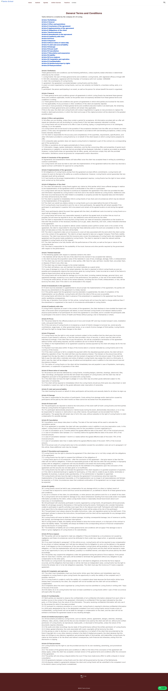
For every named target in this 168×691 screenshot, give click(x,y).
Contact (74, 2)
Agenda (45, 2)
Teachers (67, 2)
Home (30, 2)
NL (164, 2)
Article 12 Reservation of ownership (55, 43)
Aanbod (37, 2)
